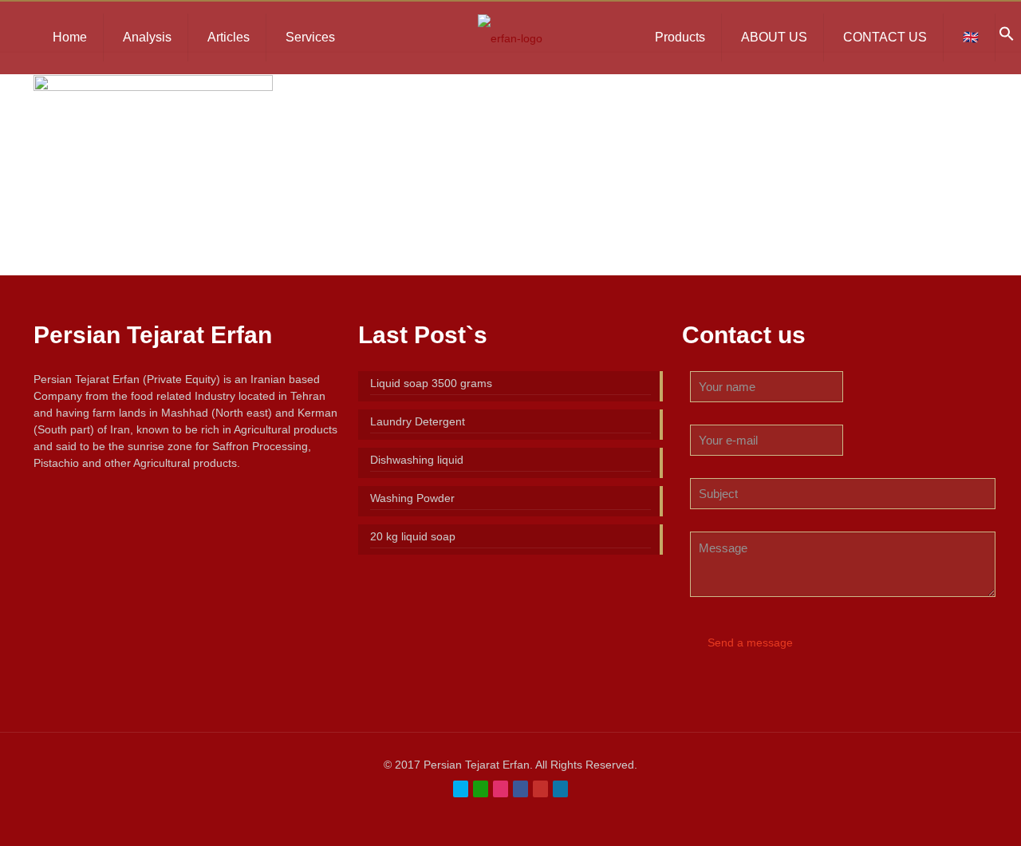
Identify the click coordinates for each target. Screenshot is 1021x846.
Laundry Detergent (417, 421)
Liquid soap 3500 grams (431, 383)
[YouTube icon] (540, 789)
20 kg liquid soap (412, 536)
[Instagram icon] (500, 789)
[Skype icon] (460, 789)
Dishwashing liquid (416, 459)
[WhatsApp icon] (480, 789)
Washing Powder (412, 498)
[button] (1007, 37)
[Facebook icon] (520, 789)
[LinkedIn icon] (560, 789)
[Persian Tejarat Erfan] (510, 37)
